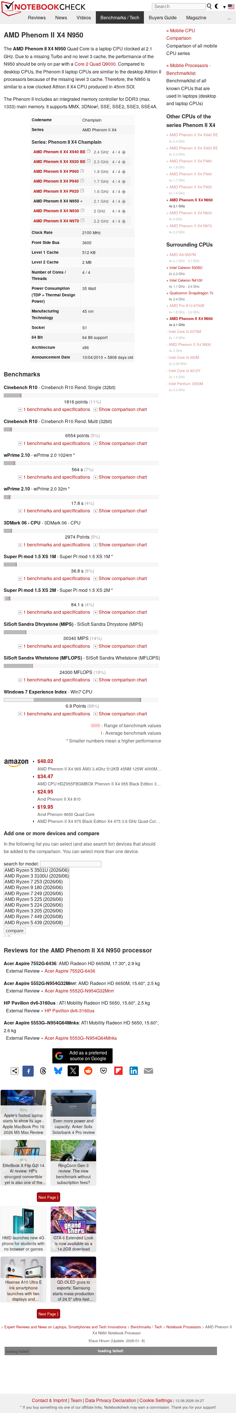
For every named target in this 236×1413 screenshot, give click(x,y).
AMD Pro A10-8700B (187, 305)
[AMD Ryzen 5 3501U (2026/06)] (36, 871)
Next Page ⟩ (48, 1197)
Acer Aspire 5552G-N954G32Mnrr (79, 990)
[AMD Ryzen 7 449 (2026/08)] (36, 917)
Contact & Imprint (49, 1400)
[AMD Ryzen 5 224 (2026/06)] (36, 905)
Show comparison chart (121, 409)
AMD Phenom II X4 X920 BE (59, 161)
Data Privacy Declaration (110, 1400)
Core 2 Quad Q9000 (95, 63)
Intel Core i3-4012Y (185, 370)
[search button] (209, 6)
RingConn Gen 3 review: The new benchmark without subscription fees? (73, 1174)
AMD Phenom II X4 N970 (56, 220)
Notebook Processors (183, 1326)
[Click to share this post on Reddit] (88, 1070)
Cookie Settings (156, 1400)
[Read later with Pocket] (103, 1070)
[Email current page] (148, 1071)
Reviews (37, 17)
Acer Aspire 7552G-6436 (70, 970)
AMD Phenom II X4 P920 (56, 191)
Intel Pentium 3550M (186, 383)
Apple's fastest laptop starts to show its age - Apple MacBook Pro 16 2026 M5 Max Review (23, 1124)
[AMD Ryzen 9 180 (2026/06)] (36, 888)
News (61, 17)
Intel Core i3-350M (184, 357)
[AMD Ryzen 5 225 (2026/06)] (36, 900)
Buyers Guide (163, 17)
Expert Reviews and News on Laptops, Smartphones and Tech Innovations (65, 1326)
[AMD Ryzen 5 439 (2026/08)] (36, 923)
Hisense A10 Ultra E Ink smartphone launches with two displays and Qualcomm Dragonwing (23, 1290)
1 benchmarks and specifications (54, 409)
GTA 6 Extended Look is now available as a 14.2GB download (73, 1243)
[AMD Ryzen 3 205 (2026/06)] (36, 911)
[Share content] (14, 1071)
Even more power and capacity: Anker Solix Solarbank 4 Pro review (73, 1126)
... (229, 17)
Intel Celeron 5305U (186, 267)
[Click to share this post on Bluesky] (58, 1071)
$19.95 (45, 806)
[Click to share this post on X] (73, 1070)
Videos (84, 17)
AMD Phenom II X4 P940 (56, 181)
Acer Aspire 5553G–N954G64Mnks (81, 1038)
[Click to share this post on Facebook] (27, 1071)
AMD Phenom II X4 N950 (191, 199)
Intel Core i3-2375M (185, 331)
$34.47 (45, 776)
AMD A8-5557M (183, 254)
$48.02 (45, 760)
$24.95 (45, 791)
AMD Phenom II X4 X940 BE (59, 151)
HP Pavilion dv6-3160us (69, 1010)
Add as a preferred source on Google (88, 1055)
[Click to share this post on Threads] (43, 1071)
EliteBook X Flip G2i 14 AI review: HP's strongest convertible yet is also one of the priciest (23, 1174)
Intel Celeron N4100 (186, 280)
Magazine (196, 17)
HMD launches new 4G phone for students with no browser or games (23, 1243)
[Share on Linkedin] (133, 1070)
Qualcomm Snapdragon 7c (191, 293)
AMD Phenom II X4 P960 (56, 171)
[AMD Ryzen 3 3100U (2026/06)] (36, 876)
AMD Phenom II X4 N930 (56, 210)
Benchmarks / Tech (119, 17)
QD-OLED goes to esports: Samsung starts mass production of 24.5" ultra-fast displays (73, 1290)
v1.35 (7, 936)
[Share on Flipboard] (118, 1070)
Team (76, 1400)
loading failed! (17, 1351)
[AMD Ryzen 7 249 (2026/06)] (36, 894)
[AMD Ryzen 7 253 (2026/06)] (36, 882)
